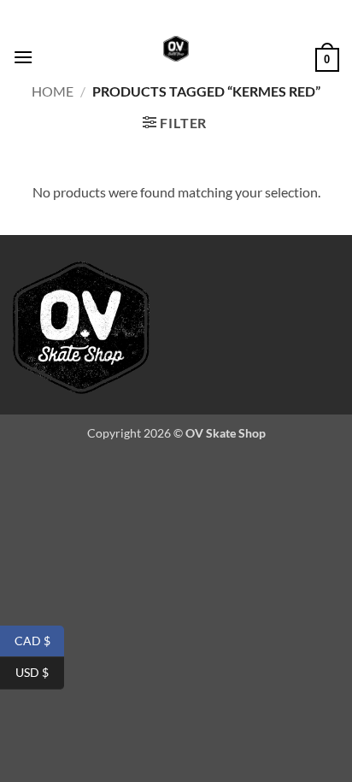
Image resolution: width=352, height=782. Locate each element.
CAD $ (39, 640)
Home (52, 91)
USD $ (39, 672)
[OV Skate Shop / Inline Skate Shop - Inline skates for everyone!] (176, 49)
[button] (23, 57)
